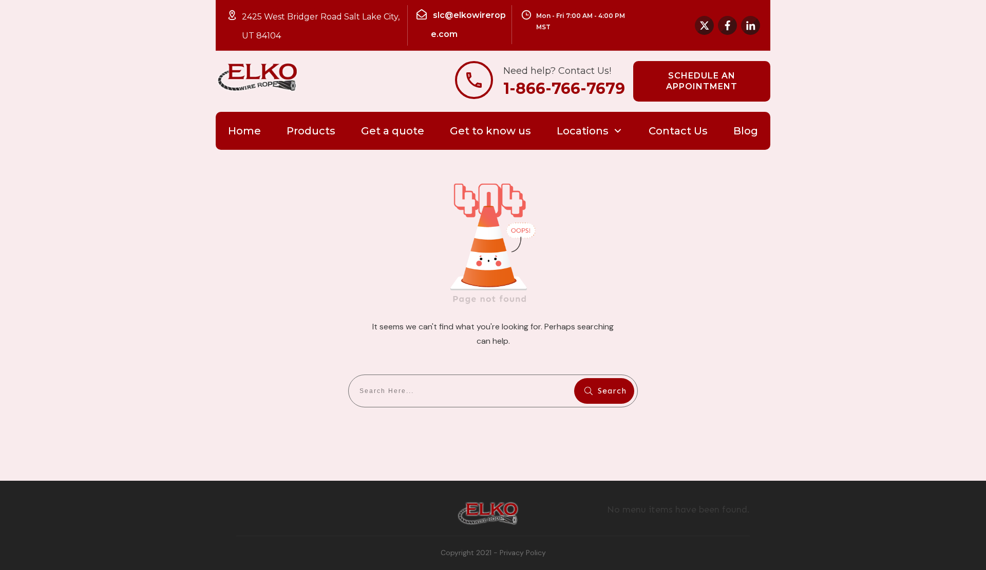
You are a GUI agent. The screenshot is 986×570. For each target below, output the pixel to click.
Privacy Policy (523, 552)
